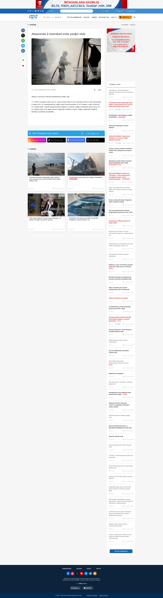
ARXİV (89, 568)
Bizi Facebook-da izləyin (77, 140)
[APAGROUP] (81, 583)
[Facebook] (68, 574)
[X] (33, 11)
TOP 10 (98, 568)
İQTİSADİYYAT (104, 17)
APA (33, 102)
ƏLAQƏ (79, 568)
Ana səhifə (124, 25)
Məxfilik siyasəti (103, 595)
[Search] (90, 11)
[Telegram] (38, 11)
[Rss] (42, 11)
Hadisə (132, 25)
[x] (77, 574)
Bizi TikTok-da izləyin (57, 140)
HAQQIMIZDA (66, 568)
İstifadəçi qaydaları (92, 595)
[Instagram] (30, 11)
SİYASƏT (86, 17)
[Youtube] (35, 11)
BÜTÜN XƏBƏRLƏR (74, 17)
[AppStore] (87, 588)
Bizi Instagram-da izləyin (38, 140)
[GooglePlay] (75, 588)
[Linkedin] (40, 11)
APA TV (114, 17)
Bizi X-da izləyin (94, 140)
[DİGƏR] (133, 17)
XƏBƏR (94, 17)
